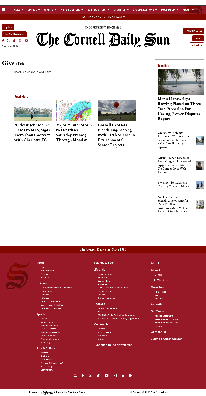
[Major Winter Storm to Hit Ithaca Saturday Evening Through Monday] (75, 110)
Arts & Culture (46, 348)
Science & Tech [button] (97, 9)
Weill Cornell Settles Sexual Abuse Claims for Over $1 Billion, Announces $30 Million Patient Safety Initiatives (173, 204)
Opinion (41, 283)
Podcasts (102, 335)
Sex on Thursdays (106, 298)
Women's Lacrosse (50, 339)
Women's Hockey (49, 325)
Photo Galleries (105, 332)
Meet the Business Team (167, 322)
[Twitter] (8, 40)
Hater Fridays (47, 366)
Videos (101, 339)
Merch (158, 295)
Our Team (157, 311)
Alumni (155, 270)
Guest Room (47, 291)
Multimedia (101, 324)
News (40, 262)
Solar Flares (46, 359)
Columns (45, 294)
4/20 (100, 311)
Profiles (44, 353)
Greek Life (103, 277)
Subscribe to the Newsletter (113, 345)
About (155, 263)
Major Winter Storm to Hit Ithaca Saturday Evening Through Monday (74, 132)
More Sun (157, 287)
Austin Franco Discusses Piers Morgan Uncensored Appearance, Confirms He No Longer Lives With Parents (174, 165)
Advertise (197, 45)
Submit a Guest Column (166, 338)
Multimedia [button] (168, 9)
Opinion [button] (33, 9)
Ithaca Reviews (105, 274)
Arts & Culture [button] (71, 9)
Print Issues (160, 292)
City (42, 267)
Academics (103, 284)
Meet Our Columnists (51, 308)
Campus (44, 274)
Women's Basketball (50, 332)
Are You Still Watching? (52, 363)
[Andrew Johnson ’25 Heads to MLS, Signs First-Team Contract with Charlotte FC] (33, 110)
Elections (45, 277)
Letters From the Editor (52, 305)
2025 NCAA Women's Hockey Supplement (118, 318)
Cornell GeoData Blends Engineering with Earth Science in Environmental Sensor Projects (116, 134)
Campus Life (104, 281)
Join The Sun (159, 280)
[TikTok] (14, 40)
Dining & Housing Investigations (113, 287)
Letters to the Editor (50, 301)
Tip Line (8, 27)
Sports (41, 314)
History (158, 326)
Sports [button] (49, 9)
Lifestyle (99, 269)
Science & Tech (104, 262)
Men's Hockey (48, 322)
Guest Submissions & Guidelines (56, 287)
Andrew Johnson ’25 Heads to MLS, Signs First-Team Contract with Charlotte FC (32, 132)
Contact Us (158, 332)
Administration (47, 270)
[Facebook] (3, 40)
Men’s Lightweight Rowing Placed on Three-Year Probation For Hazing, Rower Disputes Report (180, 108)
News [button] (17, 9)
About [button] (187, 9)
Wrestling (45, 342)
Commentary (47, 370)
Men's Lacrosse (48, 335)
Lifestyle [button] (120, 9)
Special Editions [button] (143, 9)
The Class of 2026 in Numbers (102, 17)
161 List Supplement (107, 308)
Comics (101, 329)
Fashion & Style (105, 291)
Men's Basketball (49, 329)
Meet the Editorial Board (166, 319)
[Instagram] (20, 40)
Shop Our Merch (194, 31)
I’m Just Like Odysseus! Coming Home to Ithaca (173, 184)
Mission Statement (164, 316)
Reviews (45, 356)
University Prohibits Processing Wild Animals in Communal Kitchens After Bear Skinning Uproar (173, 139)
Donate (198, 38)
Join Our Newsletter (14, 34)
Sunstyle (159, 298)
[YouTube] (26, 40)
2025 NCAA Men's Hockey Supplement (117, 315)
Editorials (45, 298)
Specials (99, 303)
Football (44, 318)
